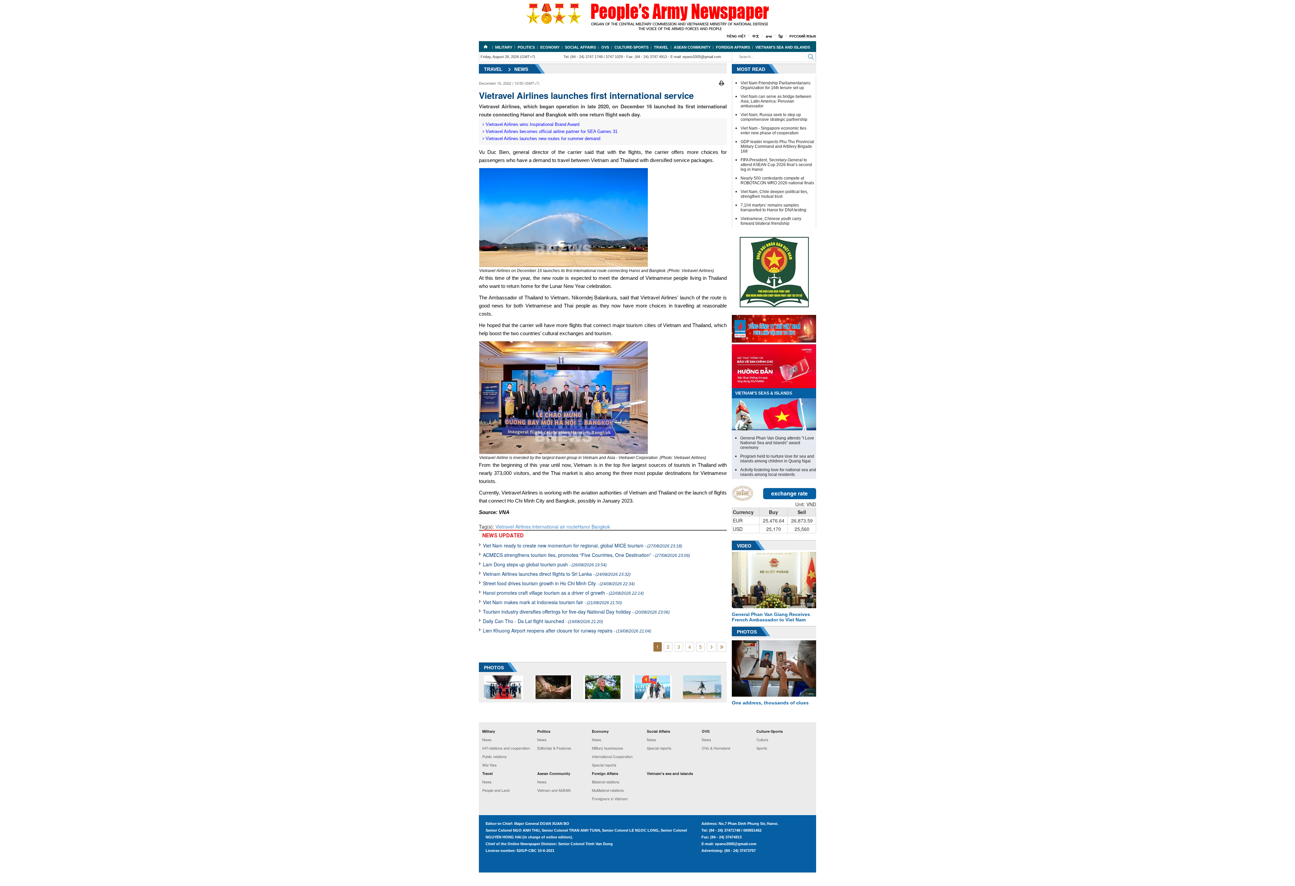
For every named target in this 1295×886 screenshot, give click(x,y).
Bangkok (600, 526)
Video (744, 545)
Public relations (494, 756)
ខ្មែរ (781, 36)
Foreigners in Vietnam (610, 798)
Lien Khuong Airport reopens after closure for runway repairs (567, 630)
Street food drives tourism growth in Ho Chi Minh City (559, 583)
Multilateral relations (608, 790)
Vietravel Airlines (513, 526)
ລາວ (769, 36)
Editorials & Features (554, 748)
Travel (661, 47)
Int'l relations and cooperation (506, 748)
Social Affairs (580, 47)
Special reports (604, 765)
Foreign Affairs (733, 47)
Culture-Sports (631, 47)
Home (485, 46)
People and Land (496, 790)
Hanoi (584, 526)
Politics (526, 47)
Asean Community (692, 47)
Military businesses (607, 748)
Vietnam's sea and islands (782, 47)
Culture (762, 739)
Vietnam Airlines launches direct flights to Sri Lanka (557, 573)
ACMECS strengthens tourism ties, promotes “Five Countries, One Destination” (586, 555)
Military (503, 47)
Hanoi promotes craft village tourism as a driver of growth (563, 592)
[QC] (774, 327)
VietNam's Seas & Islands (763, 393)
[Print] (721, 82)
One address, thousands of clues (770, 702)
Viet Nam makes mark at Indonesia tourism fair (552, 602)
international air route (555, 526)
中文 (755, 36)
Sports (761, 748)
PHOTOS (494, 667)
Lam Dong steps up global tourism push (545, 564)
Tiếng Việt (736, 36)
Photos (747, 632)
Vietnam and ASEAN (554, 790)
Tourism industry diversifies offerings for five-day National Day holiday (576, 611)
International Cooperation (612, 756)
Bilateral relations (606, 781)
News (521, 69)
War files (489, 765)
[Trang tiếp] (711, 647)
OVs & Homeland (716, 748)
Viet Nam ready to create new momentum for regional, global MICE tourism (582, 545)
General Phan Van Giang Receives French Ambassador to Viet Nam (771, 617)
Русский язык (802, 36)
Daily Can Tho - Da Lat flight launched (543, 621)
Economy (549, 47)
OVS (605, 47)
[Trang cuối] (721, 647)
